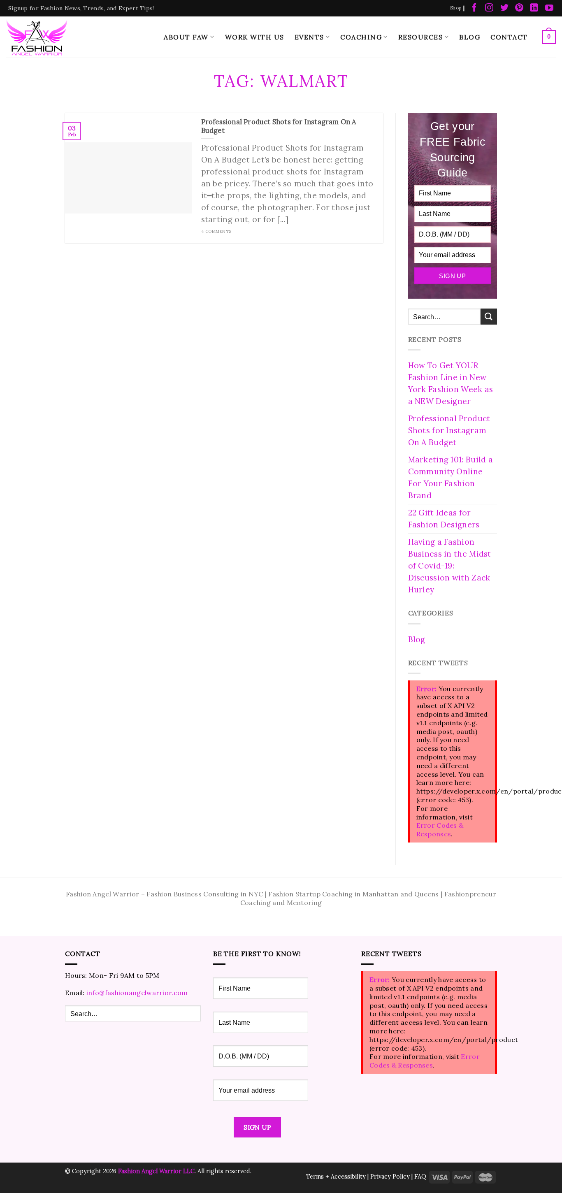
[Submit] (489, 317)
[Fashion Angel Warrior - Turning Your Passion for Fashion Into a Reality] (37, 37)
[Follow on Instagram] (489, 8)
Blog (469, 37)
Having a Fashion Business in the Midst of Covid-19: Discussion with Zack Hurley (449, 565)
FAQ (420, 1176)
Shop (455, 8)
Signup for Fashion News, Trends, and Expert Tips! (81, 8)
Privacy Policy (390, 1176)
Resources (420, 37)
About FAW (186, 37)
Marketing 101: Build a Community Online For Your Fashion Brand (450, 477)
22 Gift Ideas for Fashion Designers (444, 518)
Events (309, 37)
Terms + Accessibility (336, 1176)
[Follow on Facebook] (474, 8)
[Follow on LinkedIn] (534, 8)
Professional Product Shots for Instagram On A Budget (449, 430)
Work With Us (254, 37)
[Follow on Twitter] (504, 8)
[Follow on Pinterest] (519, 8)
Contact (509, 37)
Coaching (361, 37)
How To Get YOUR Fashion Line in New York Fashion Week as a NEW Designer (450, 383)
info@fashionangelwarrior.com (137, 993)
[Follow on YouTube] (549, 8)
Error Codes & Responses (440, 829)
